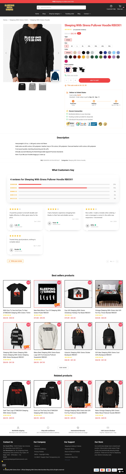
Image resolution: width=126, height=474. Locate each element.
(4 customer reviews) (79, 29)
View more (63, 367)
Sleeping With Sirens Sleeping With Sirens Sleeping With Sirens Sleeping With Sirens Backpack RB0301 (16, 355)
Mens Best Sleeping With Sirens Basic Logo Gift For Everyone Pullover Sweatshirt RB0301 (47, 355)
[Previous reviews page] (107, 261)
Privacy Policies (39, 451)
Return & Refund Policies (72, 451)
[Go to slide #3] (42, 86)
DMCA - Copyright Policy (41, 454)
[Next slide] (58, 53)
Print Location (69, 64)
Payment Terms (69, 449)
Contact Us (68, 454)
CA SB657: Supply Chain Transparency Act (47, 457)
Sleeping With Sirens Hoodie (40, 20)
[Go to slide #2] (32, 86)
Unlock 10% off (4, 465)
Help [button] (122, 471)
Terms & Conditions (40, 449)
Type (66, 37)
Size (66, 43)
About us (37, 446)
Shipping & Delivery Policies (73, 446)
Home (5, 20)
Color (66, 49)
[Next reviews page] (117, 261)
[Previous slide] (6, 53)
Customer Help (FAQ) (71, 457)
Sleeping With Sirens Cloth (19, 20)
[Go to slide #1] (22, 86)
